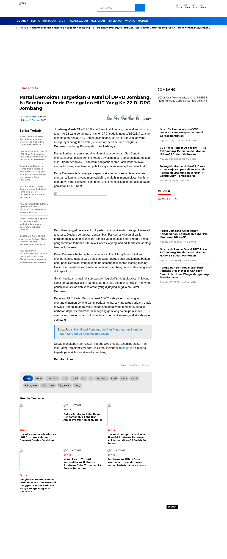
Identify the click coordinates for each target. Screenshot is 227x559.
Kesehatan (98, 20)
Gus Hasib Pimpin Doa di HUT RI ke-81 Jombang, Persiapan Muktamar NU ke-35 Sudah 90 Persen (183, 151)
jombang (101, 378)
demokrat (53, 378)
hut (84, 378)
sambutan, (48, 385)
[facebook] (179, 7)
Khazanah (49, 20)
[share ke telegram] (132, 118)
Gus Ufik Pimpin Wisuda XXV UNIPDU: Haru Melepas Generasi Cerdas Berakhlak (181, 132)
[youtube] (203, 7)
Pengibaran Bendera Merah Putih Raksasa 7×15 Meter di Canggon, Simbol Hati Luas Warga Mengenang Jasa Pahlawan (184, 272)
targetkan (64, 385)
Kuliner (142, 20)
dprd (75, 378)
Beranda (22, 20)
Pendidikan (115, 20)
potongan (128, 347)
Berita (35, 20)
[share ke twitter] (117, 118)
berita (39, 378)
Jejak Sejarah (79, 20)
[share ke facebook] (110, 118)
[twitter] (187, 7)
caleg (120, 278)
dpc (65, 378)
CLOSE (172, 507)
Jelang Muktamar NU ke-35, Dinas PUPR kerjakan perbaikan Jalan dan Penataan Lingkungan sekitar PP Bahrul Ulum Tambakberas (183, 171)
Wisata (130, 20)
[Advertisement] (113, 534)
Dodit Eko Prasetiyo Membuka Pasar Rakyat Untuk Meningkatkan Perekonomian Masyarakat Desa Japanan (161, 27)
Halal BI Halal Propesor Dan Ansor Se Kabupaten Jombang (55, 27)
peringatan (31, 385)
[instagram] (195, 7)
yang (77, 385)
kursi (114, 378)
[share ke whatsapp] (124, 118)
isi (91, 378)
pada (124, 378)
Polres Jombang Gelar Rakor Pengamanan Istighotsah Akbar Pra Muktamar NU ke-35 (183, 234)
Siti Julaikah (28, 116)
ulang (147, 129)
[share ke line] (139, 118)
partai (134, 378)
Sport (63, 20)
